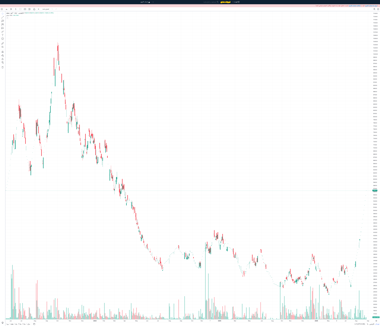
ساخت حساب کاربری (355, 6)
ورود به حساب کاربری (371, 6)
